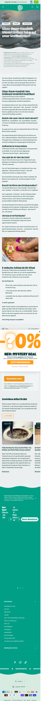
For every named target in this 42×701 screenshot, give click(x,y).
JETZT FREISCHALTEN (20, 362)
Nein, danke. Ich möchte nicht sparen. (20, 366)
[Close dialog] (39, 331)
